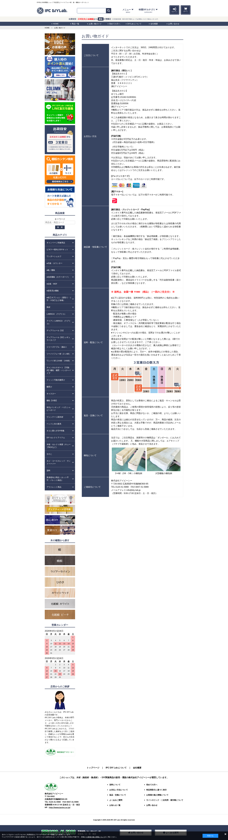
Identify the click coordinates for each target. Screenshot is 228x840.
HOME (47, 28)
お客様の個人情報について (95, 837)
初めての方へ (151, 785)
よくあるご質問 (115, 800)
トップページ (93, 768)
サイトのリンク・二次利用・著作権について (164, 800)
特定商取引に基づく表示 (156, 790)
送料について (114, 785)
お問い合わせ (151, 805)
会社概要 (137, 768)
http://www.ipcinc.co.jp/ (59, 807)
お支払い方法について (118, 790)
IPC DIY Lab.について (116, 768)
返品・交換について (117, 795)
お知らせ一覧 (114, 805)
